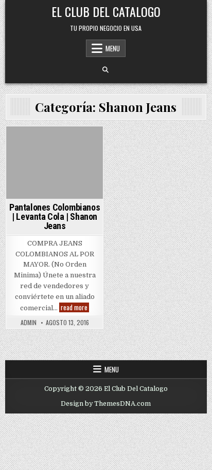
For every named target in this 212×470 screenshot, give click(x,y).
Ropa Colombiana (53, 197)
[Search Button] (105, 70)
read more (75, 307)
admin (29, 322)
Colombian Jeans (53, 144)
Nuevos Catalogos (53, 165)
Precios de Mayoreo (53, 186)
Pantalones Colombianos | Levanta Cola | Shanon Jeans (54, 216)
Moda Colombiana (53, 155)
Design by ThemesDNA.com (106, 403)
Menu (112, 48)
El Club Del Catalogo (106, 11)
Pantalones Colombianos (53, 176)
